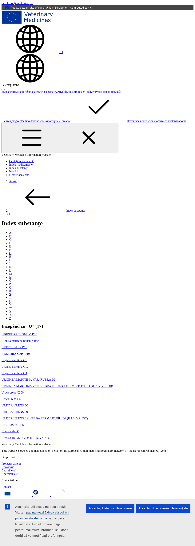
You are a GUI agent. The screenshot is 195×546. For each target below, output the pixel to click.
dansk (36, 91)
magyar (16, 121)
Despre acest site (19, 174)
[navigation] (17, 3)
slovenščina (146, 121)
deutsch (44, 91)
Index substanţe (18, 168)
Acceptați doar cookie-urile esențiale (163, 508)
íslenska (175, 121)
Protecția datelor (11, 463)
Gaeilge (89, 91)
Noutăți (13, 171)
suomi (157, 121)
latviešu (116, 91)
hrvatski (98, 91)
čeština (29, 91)
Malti (24, 121)
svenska (165, 121)
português (54, 121)
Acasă (13, 181)
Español (20, 91)
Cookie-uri (8, 467)
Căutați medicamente (21, 161)
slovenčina (133, 121)
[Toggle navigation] (60, 138)
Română (65, 121)
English (70, 91)
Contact (6, 486)
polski (44, 121)
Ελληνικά (60, 91)
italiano (107, 91)
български (8, 91)
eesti (51, 91)
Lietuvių (7, 121)
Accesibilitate (10, 473)
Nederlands (34, 121)
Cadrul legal (9, 470)
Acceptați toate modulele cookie (110, 508)
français (79, 91)
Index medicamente (21, 164)
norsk (183, 121)
